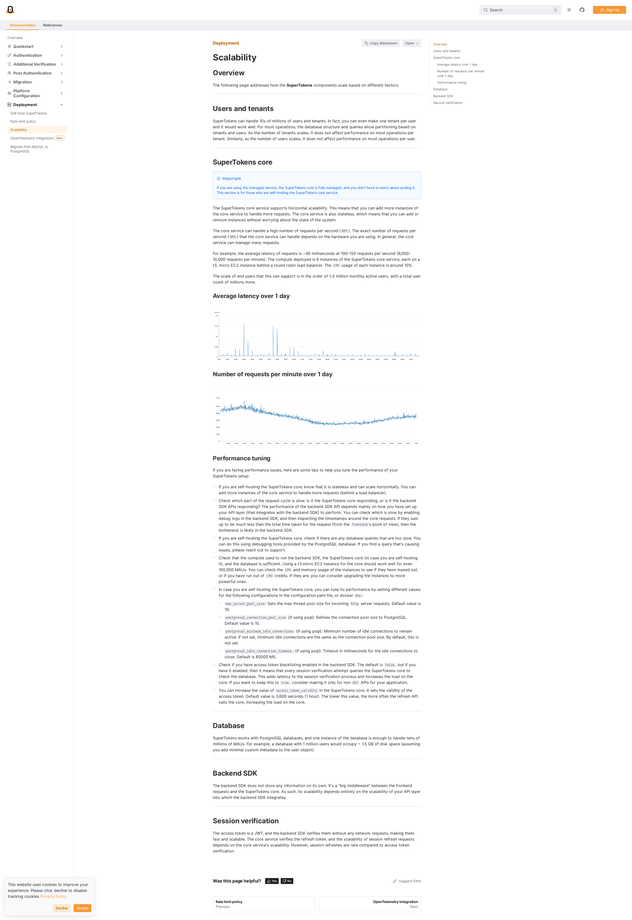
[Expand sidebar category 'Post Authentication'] (61, 73)
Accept (82, 908)
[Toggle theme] (569, 10)
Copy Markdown (383, 43)
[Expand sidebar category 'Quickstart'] (61, 46)
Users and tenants (446, 51)
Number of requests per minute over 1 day (460, 73)
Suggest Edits (410, 881)
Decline (62, 908)
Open (409, 43)
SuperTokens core (446, 57)
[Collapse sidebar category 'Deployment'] (61, 105)
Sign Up (613, 10)
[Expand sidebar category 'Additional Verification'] (61, 64)
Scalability (18, 130)
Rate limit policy (23, 121)
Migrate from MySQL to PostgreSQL (29, 149)
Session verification (447, 103)
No (289, 881)
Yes (274, 881)
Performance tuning (451, 82)
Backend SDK (443, 96)
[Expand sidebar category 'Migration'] (61, 82)
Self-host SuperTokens (28, 113)
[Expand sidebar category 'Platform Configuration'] (61, 93)
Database (440, 89)
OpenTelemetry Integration (36, 138)
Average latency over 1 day (457, 64)
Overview (15, 38)
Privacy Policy (53, 896)
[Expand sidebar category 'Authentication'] (61, 55)
